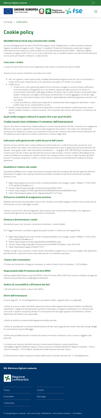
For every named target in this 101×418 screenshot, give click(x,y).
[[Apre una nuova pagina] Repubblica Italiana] (42, 9)
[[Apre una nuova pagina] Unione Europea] (21, 9)
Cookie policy (9, 402)
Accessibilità (9, 396)
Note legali (41, 396)
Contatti (40, 390)
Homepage (8, 21)
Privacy (7, 390)
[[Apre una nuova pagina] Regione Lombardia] (55, 9)
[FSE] (73, 9)
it (94, 2)
